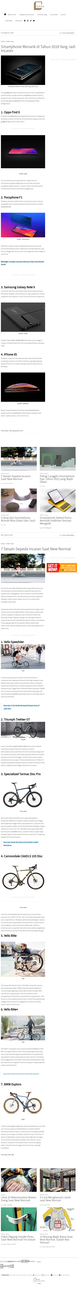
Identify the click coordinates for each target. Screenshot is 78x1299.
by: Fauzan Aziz (45, 1205)
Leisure (63, 14)
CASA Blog (8, 20)
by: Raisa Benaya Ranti (8, 1244)
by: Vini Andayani (45, 528)
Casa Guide (54, 14)
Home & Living (42, 14)
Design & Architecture (26, 14)
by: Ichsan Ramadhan (67, 33)
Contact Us (25, 1275)
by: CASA (42, 486)
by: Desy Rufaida (6, 1205)
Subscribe (18, 20)
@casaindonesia (65, 1275)
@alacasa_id (38, 1275)
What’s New (12, 14)
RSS (30, 1275)
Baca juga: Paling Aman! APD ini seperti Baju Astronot (21, 1073)
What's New (5, 473)
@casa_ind (55, 1275)
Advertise (18, 1275)
